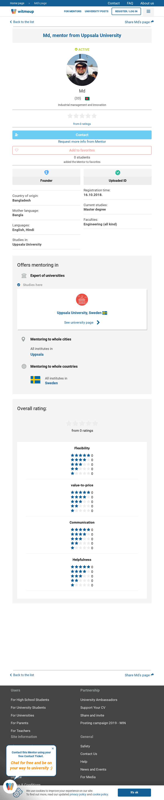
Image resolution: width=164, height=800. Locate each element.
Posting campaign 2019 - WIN (103, 723)
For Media (88, 777)
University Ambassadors (98, 700)
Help (83, 762)
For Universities (22, 715)
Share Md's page (138, 22)
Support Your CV (92, 708)
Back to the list (23, 22)
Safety (85, 746)
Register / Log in (126, 11)
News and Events (93, 769)
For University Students (28, 708)
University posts (96, 11)
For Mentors (72, 11)
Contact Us (88, 754)
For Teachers (20, 731)
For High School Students (30, 700)
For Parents (19, 723)
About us (147, 3)
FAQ (130, 3)
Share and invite (92, 715)
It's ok (134, 792)
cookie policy (100, 794)
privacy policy (78, 794)
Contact (114, 3)
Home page (17, 3)
